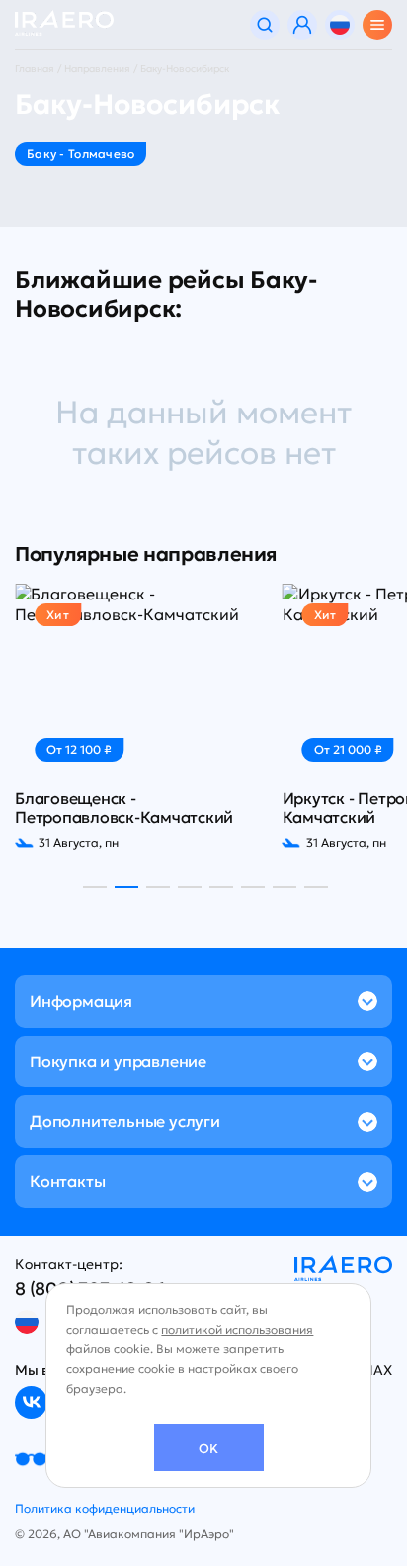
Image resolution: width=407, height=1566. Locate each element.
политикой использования (237, 1329)
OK (208, 1448)
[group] (137, 717)
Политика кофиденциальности (105, 1508)
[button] (95, 887)
